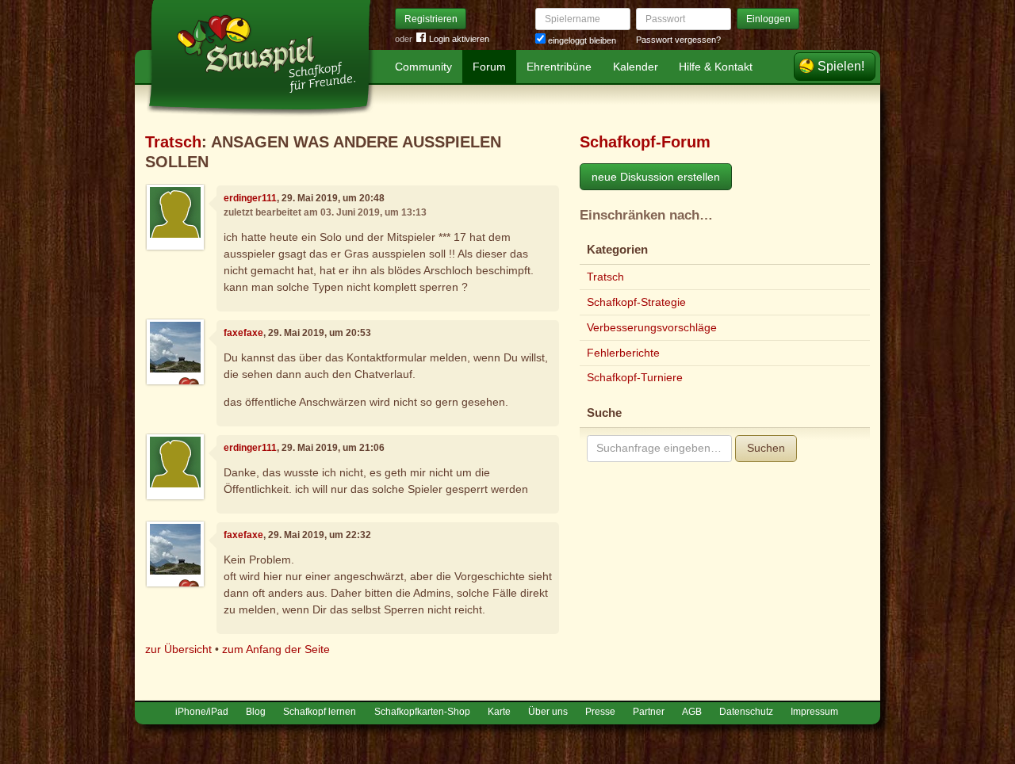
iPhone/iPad (201, 711)
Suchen (766, 447)
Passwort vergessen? (678, 39)
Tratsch (173, 142)
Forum (489, 66)
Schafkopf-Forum (645, 142)
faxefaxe (243, 332)
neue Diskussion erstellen (656, 176)
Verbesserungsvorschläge (652, 327)
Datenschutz (746, 711)
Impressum (814, 711)
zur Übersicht (178, 649)
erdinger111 (250, 198)
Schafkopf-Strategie (636, 302)
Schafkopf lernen (319, 711)
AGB (692, 711)
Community (423, 66)
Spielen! (841, 66)
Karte (499, 711)
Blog (256, 711)
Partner (649, 711)
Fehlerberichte (623, 352)
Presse (600, 711)
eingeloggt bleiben (581, 40)
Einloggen (768, 19)
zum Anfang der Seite (276, 649)
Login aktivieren (459, 39)
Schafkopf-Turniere (635, 377)
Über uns (548, 711)
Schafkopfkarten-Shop (422, 711)
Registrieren (431, 19)
